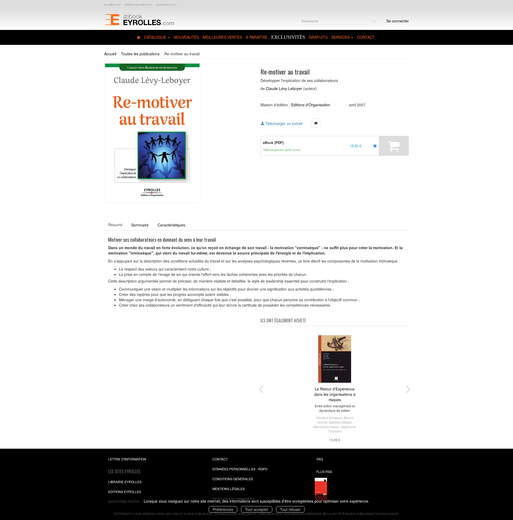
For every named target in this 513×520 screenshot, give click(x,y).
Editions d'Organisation (310, 104)
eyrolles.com (112, 4)
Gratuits (318, 37)
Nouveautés (186, 37)
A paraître (256, 37)
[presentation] (261, 388)
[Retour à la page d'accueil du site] (139, 19)
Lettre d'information (127, 459)
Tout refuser (290, 509)
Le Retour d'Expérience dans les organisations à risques (334, 394)
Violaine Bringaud (329, 417)
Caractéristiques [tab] (171, 225)
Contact (366, 37)
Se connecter (397, 21)
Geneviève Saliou (326, 426)
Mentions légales (228, 488)
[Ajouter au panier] (394, 145)
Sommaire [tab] (140, 225)
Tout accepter (256, 509)
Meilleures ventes (222, 37)
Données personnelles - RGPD (239, 469)
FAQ (320, 459)
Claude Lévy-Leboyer (284, 88)
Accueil (110, 53)
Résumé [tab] (115, 224)
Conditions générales (232, 478)
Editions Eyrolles (124, 491)
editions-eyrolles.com (138, 4)
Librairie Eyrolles (125, 481)
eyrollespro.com (166, 4)
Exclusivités (288, 37)
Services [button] (341, 37)
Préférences (223, 509)
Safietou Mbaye (340, 422)
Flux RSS (324, 471)
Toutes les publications (140, 53)
